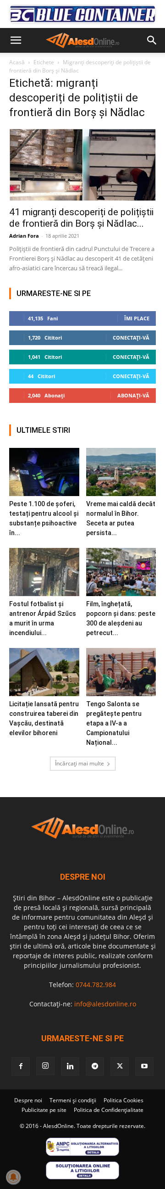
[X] (119, 1066)
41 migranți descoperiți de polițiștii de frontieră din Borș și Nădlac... (81, 218)
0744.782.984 (96, 984)
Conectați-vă (131, 337)
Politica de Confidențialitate (108, 1110)
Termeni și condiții (73, 1100)
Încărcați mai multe (79, 763)
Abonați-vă (133, 395)
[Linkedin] (70, 1066)
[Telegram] (95, 1066)
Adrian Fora (24, 235)
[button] (15, 40)
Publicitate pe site (44, 1110)
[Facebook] (20, 1066)
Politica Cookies (123, 1100)
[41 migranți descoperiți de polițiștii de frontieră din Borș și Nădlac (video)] (82, 164)
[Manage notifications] (13, 1177)
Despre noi (28, 1100)
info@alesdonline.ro (105, 1003)
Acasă (17, 62)
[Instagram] (45, 1066)
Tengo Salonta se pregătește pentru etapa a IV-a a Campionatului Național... (114, 723)
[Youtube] (144, 1066)
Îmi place (136, 318)
